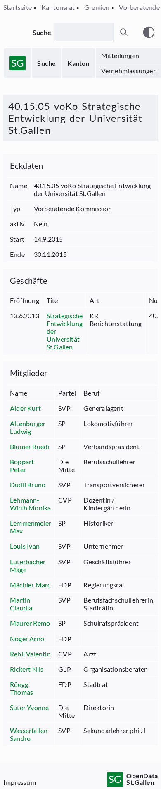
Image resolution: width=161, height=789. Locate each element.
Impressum (19, 782)
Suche (46, 63)
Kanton (78, 63)
